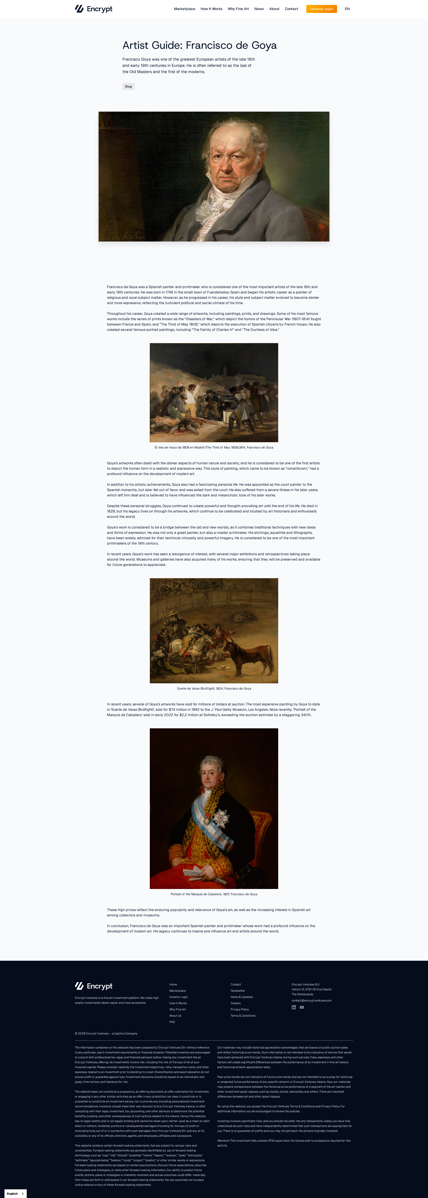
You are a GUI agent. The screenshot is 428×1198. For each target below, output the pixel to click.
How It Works (211, 8)
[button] (347, 9)
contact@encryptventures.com (312, 1000)
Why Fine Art (238, 8)
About (274, 8)
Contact (291, 8)
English (12, 1194)
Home (173, 984)
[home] (93, 9)
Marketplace (184, 8)
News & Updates (242, 997)
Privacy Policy (240, 1009)
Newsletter (238, 991)
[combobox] (15, 1193)
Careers (236, 1003)
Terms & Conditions (243, 1016)
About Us (175, 1016)
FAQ (172, 1022)
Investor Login (178, 997)
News (259, 8)
